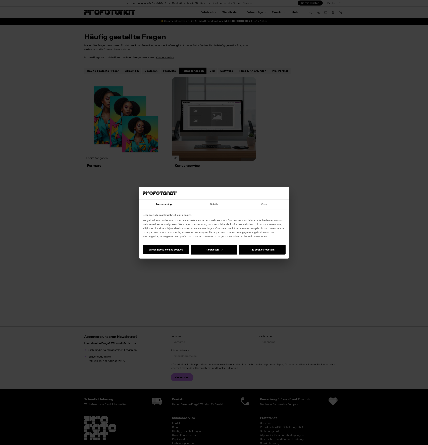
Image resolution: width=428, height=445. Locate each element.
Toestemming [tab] (164, 204)
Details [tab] (214, 204)
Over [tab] (264, 204)
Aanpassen (212, 249)
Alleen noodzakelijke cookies (166, 249)
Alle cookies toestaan (262, 249)
